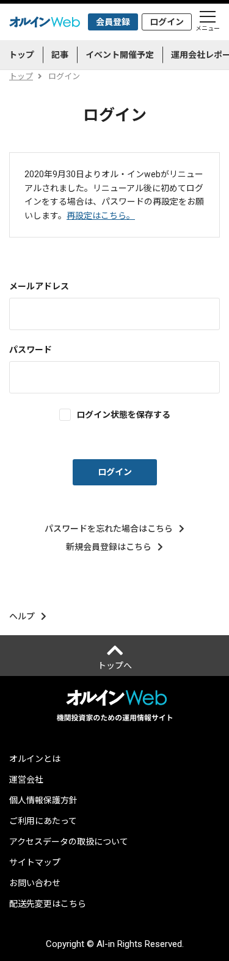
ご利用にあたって (43, 821)
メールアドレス (39, 286)
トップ (21, 55)
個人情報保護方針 (43, 800)
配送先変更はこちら (47, 903)
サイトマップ (34, 862)
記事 (59, 55)
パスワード (30, 349)
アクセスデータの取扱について (68, 841)
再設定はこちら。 (101, 215)
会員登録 (113, 22)
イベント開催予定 (119, 55)
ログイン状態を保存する (123, 414)
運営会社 (26, 779)
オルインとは (34, 759)
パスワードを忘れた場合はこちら (109, 528)
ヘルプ (22, 616)
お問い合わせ (34, 883)
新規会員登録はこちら (108, 547)
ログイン (167, 22)
